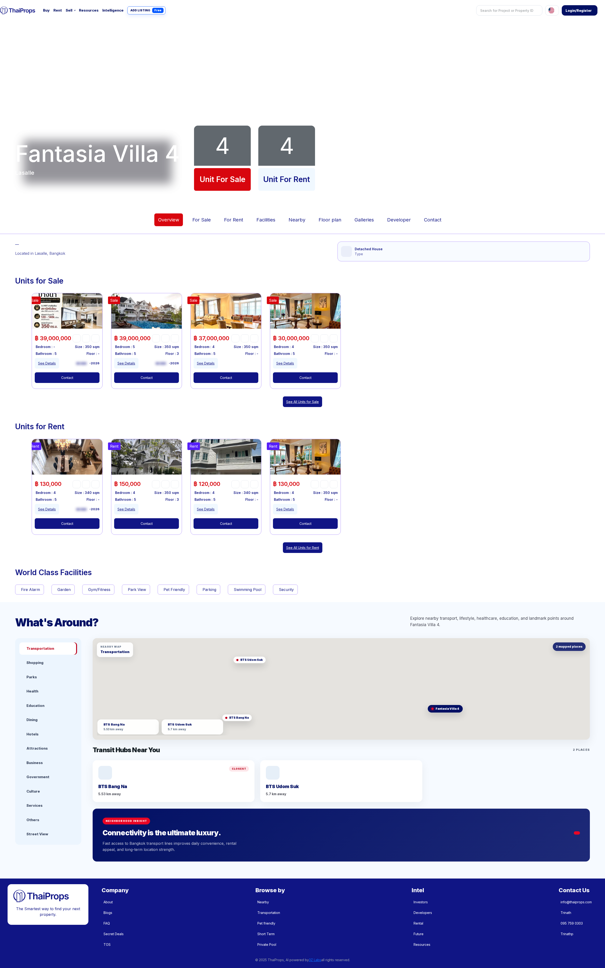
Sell (69, 10)
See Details (47, 363)
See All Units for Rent (302, 548)
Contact (432, 220)
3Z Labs (315, 960)
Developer (399, 220)
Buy (46, 10)
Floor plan (330, 220)
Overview (168, 220)
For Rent (233, 220)
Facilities (265, 220)
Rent (57, 10)
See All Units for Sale (302, 402)
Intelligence (113, 10)
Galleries (364, 220)
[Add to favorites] (77, 338)
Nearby (297, 220)
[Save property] (86, 338)
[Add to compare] (95, 338)
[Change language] (552, 10)
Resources (89, 10)
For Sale (201, 220)
